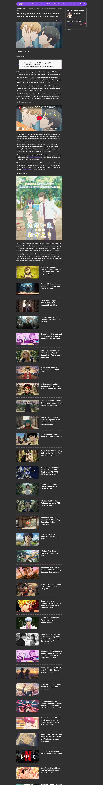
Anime (28, 3)
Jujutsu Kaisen (57, 3)
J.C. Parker (59, 20)
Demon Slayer (26, 169)
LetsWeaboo (19, 8)
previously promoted (34, 157)
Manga (33, 3)
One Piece (49, 3)
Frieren (43, 3)
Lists (38, 3)
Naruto (65, 3)
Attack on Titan (72, 3)
